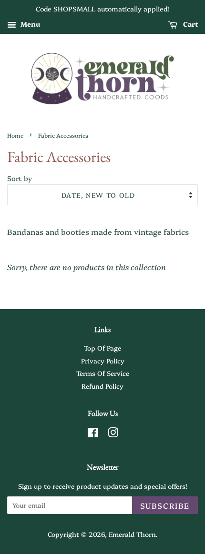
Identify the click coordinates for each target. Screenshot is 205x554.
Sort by (19, 178)
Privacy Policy (102, 360)
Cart (189, 24)
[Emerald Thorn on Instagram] (113, 434)
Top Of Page (102, 347)
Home (15, 135)
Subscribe (165, 505)
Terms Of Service (102, 373)
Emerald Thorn (132, 534)
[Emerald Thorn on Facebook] (92, 434)
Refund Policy (102, 386)
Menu (29, 24)
